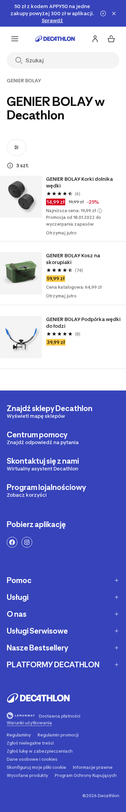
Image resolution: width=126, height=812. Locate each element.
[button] (99, 210)
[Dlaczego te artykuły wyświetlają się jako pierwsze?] (10, 165)
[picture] (21, 197)
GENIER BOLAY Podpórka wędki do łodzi (83, 322)
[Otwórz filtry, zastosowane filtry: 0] (16, 147)
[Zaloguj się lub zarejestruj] (95, 39)
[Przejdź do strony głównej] (55, 39)
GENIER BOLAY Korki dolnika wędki (79, 182)
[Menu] (15, 39)
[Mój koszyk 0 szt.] (111, 39)
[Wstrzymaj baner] (103, 13)
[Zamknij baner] (114, 13)
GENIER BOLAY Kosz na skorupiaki (73, 259)
